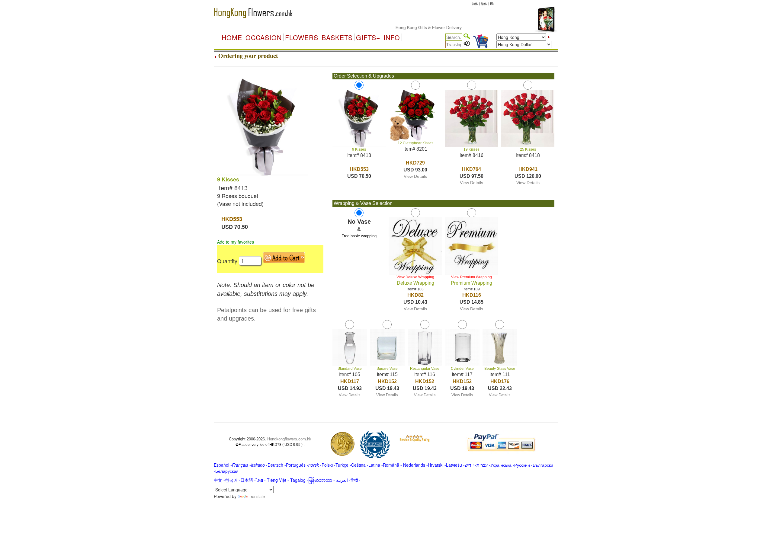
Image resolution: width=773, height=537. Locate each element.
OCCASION (263, 37)
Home (232, 37)
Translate (257, 496)
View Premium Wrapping (471, 277)
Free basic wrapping (359, 236)
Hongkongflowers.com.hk (289, 439)
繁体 (484, 4)
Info (391, 37)
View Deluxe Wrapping (415, 277)
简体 (475, 4)
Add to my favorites (235, 242)
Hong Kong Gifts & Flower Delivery (416, 27)
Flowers (301, 37)
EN (492, 4)
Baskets (337, 37)
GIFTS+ (368, 37)
